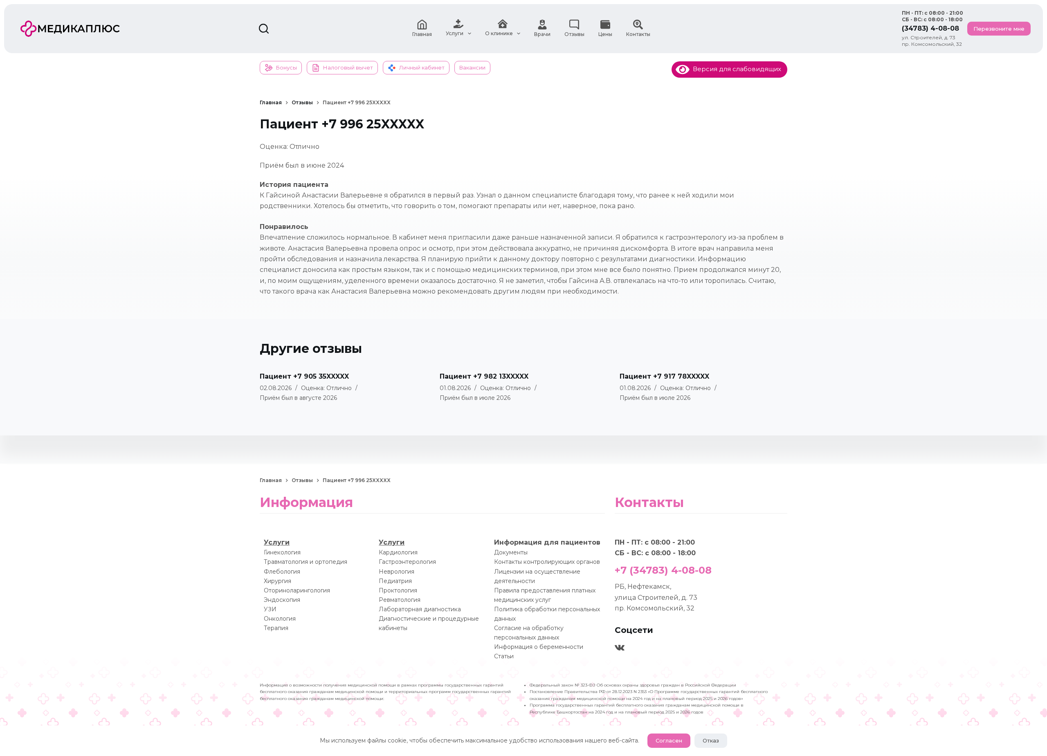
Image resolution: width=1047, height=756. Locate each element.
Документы (511, 552)
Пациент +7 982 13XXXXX (484, 376)
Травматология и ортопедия (305, 561)
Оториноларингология (297, 590)
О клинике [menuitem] (499, 33)
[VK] (620, 648)
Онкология (280, 618)
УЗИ (270, 609)
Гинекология (282, 552)
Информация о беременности (538, 647)
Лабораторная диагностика (420, 609)
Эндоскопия (282, 599)
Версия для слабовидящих (735, 69)
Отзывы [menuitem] (574, 34)
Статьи (504, 656)
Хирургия (277, 581)
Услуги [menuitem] (454, 33)
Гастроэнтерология (407, 561)
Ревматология (399, 599)
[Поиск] (264, 29)
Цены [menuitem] (605, 34)
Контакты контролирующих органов (547, 561)
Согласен (669, 740)
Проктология (398, 590)
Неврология (396, 571)
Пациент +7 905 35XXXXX (304, 376)
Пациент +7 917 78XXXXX (664, 376)
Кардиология (398, 552)
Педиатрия (395, 581)
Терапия (276, 628)
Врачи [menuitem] (542, 34)
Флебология (282, 571)
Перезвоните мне (999, 28)
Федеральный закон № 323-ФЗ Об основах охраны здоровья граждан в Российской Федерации (633, 685)
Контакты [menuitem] (638, 34)
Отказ (711, 740)
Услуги (277, 542)
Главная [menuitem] (422, 34)
